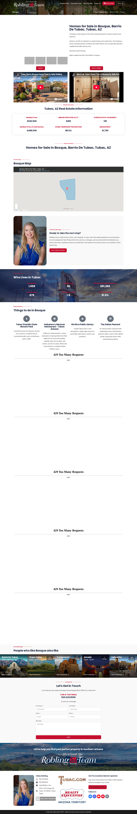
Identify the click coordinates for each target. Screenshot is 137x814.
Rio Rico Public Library (82, 324)
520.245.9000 (68, 697)
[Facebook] (90, 796)
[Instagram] (94, 796)
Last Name (72, 706)
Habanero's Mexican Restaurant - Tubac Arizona (54, 326)
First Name (39, 706)
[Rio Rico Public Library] (82, 318)
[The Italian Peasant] (110, 318)
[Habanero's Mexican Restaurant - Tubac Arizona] (54, 318)
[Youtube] (99, 796)
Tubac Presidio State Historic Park (26, 325)
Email (38, 713)
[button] (15, 37)
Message (38, 721)
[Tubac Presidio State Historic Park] (26, 318)
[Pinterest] (103, 796)
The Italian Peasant (110, 324)
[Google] (107, 796)
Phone (71, 713)
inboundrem (88, 812)
